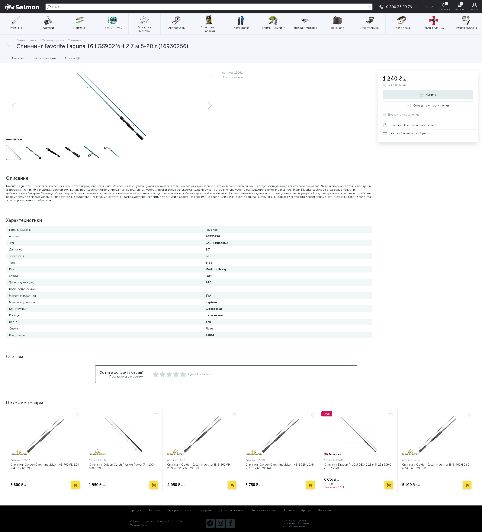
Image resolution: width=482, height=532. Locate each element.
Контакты (324, 510)
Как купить (205, 510)
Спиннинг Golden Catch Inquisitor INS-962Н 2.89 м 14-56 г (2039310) (435, 466)
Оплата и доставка (232, 510)
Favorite (212, 229)
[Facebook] (230, 523)
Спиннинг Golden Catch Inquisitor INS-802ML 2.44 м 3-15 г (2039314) (280, 466)
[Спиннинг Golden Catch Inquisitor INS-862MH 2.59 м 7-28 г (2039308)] (201, 434)
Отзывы (289, 510)
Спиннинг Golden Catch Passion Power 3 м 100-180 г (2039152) (122, 466)
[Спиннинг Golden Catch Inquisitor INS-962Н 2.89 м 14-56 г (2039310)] (436, 434)
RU (426, 7)
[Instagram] (220, 523)
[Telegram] (210, 523)
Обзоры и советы (179, 510)
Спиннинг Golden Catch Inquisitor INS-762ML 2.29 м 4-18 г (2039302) (45, 466)
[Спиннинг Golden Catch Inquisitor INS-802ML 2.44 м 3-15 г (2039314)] (280, 434)
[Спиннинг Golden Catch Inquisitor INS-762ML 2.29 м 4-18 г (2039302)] (45, 434)
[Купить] (75, 485)
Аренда (306, 510)
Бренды (135, 510)
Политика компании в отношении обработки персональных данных (295, 523)
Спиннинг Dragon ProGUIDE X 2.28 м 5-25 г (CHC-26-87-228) (358, 466)
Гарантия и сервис (264, 510)
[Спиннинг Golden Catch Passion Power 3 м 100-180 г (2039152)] (123, 434)
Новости (154, 510)
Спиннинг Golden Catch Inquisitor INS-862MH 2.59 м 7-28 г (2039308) (198, 466)
